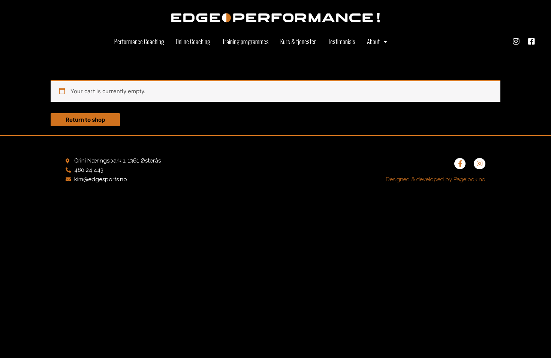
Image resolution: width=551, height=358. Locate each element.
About (373, 41)
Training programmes (245, 41)
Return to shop (85, 119)
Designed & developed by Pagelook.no (435, 179)
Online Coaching (193, 41)
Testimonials (341, 41)
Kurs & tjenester (298, 41)
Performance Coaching (139, 41)
